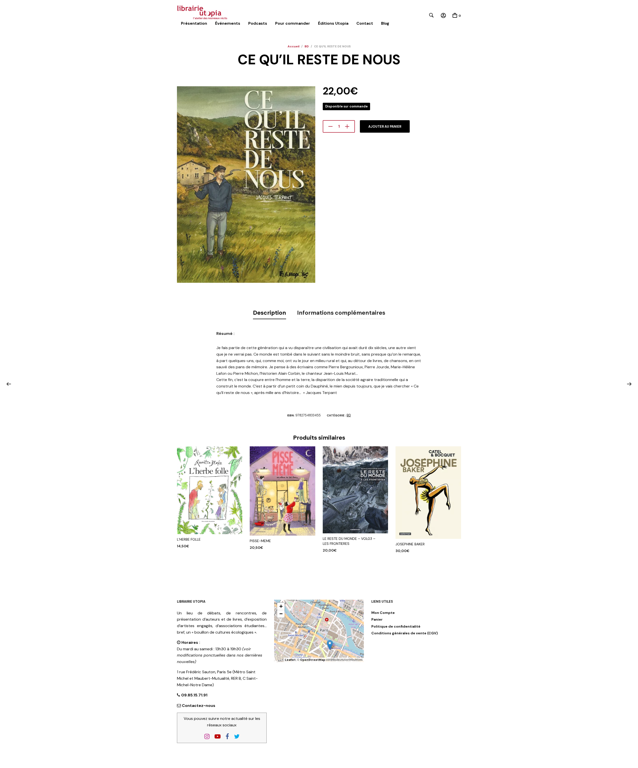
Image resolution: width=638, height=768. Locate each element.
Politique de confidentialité (395, 626)
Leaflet (290, 660)
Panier (377, 619)
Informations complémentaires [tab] (341, 312)
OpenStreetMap (312, 660)
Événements (227, 23)
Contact (364, 23)
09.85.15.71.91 (193, 695)
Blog (385, 23)
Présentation (194, 23)
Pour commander (292, 23)
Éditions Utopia (333, 23)
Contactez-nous (198, 705)
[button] (330, 645)
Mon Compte (383, 612)
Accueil (293, 46)
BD (307, 46)
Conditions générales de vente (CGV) (404, 633)
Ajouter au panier (384, 126)
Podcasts (257, 23)
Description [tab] (269, 312)
